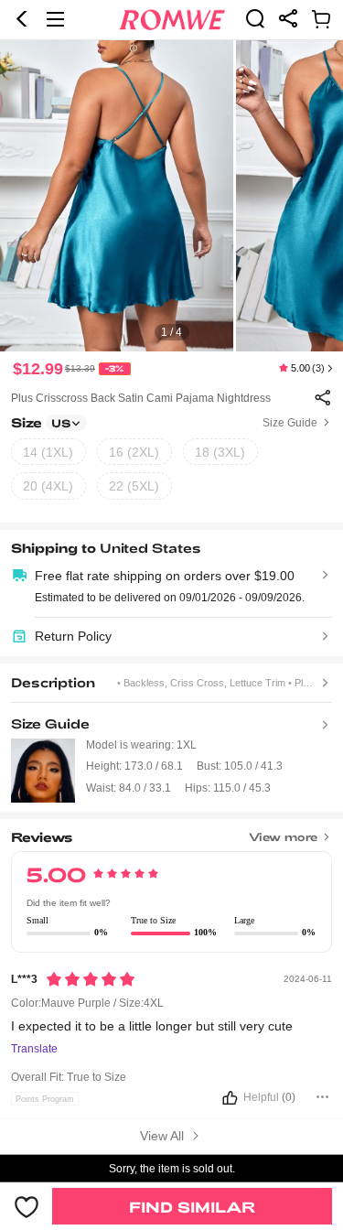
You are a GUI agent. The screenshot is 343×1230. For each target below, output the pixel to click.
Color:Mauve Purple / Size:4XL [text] (87, 1003)
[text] (171, 195)
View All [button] (164, 1135)
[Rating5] (90, 979)
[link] (255, 18)
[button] (22, 19)
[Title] (171, 832)
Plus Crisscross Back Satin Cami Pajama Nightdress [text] (141, 398)
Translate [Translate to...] (34, 1049)
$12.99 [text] (38, 369)
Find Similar (192, 1206)
